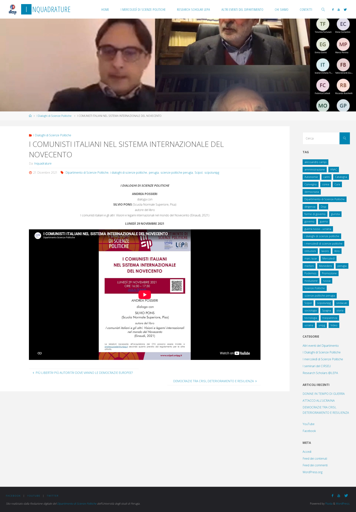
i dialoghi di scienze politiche (128, 172)
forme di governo (315, 214)
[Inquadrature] (12, 9)
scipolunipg (212, 172)
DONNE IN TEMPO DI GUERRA (324, 394)
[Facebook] (332, 9)
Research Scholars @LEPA (320, 373)
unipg (322, 325)
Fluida (328, 503)
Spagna (326, 310)
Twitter (53, 495)
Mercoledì (328, 258)
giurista (335, 214)
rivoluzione (311, 280)
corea (325, 184)
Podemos (310, 273)
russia (326, 280)
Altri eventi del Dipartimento (321, 346)
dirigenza (309, 206)
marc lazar (310, 258)
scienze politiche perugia (177, 172)
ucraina (308, 325)
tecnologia (310, 318)
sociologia (310, 310)
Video (333, 325)
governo (309, 221)
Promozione (329, 273)
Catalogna (341, 177)
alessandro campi (315, 162)
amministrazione (314, 169)
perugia (154, 172)
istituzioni (310, 251)
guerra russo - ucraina (317, 229)
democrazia (311, 192)
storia (339, 310)
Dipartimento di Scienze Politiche (86, 172)
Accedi (307, 452)
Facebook (309, 431)
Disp (323, 206)
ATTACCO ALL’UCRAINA (319, 401)
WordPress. (343, 503)
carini (326, 177)
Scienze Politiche (314, 288)
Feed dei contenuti (315, 458)
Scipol (198, 172)
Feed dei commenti (315, 465)
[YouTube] (339, 9)
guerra (324, 221)
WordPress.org (312, 472)
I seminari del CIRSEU (317, 366)
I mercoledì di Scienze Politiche (323, 359)
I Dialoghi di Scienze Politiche (54, 116)
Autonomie (311, 177)
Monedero (325, 266)
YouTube (308, 424)
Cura (337, 184)
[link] (323, 9)
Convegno (310, 184)
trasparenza (329, 318)
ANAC (333, 169)
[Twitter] (345, 9)
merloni (309, 266)
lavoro (325, 251)
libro (337, 251)
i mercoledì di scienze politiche (323, 243)
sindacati (341, 303)
